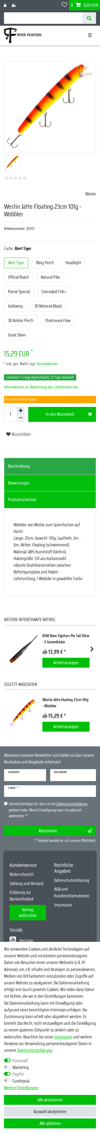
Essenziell (20, 1060)
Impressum (63, 904)
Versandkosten (47, 364)
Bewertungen (19, 482)
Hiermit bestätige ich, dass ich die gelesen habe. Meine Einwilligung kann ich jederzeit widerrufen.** (48, 810)
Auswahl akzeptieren (50, 1111)
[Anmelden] (5, 5)
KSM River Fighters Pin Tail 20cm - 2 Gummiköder (65, 639)
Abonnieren (48, 830)
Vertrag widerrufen (28, 912)
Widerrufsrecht (22, 874)
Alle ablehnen (50, 1123)
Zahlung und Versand (26, 883)
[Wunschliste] (64, 5)
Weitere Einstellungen (21, 1087)
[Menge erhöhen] (20, 410)
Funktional (21, 1081)
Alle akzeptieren (50, 1099)
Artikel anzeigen (66, 662)
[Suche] (89, 18)
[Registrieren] (14, 5)
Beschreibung (19, 466)
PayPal (18, 1074)
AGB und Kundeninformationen (71, 892)
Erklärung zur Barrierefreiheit (22, 895)
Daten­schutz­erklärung (34, 1050)
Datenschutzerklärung (71, 880)
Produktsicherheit (22, 499)
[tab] (50, 466)
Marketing (21, 1067)
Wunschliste (21, 434)
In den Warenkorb (60, 414)
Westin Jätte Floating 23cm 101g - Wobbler (65, 703)
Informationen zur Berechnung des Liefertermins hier (41, 387)
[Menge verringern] (20, 418)
